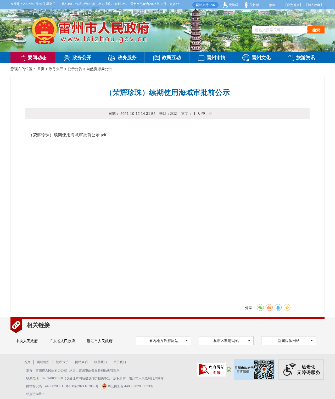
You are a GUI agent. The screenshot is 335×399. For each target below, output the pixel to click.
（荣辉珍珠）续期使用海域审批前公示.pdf (67, 135)
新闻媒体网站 (289, 341)
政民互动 (171, 57)
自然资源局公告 (99, 69)
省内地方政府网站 (163, 341)
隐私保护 (62, 362)
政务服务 (127, 57)
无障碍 (233, 5)
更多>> (175, 4)
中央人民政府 (27, 341)
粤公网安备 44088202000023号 (130, 386)
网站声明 (81, 362)
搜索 (316, 30)
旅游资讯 (305, 57)
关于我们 (119, 362)
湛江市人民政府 (100, 341)
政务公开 (81, 57)
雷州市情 (216, 57)
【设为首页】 (293, 5)
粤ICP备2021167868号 (82, 386)
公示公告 (75, 69)
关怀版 (254, 5)
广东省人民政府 (62, 341)
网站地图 (43, 362)
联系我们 (100, 362)
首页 (40, 69)
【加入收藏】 (314, 5)
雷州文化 (261, 57)
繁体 (272, 5)
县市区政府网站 (226, 341)
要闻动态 (37, 57)
